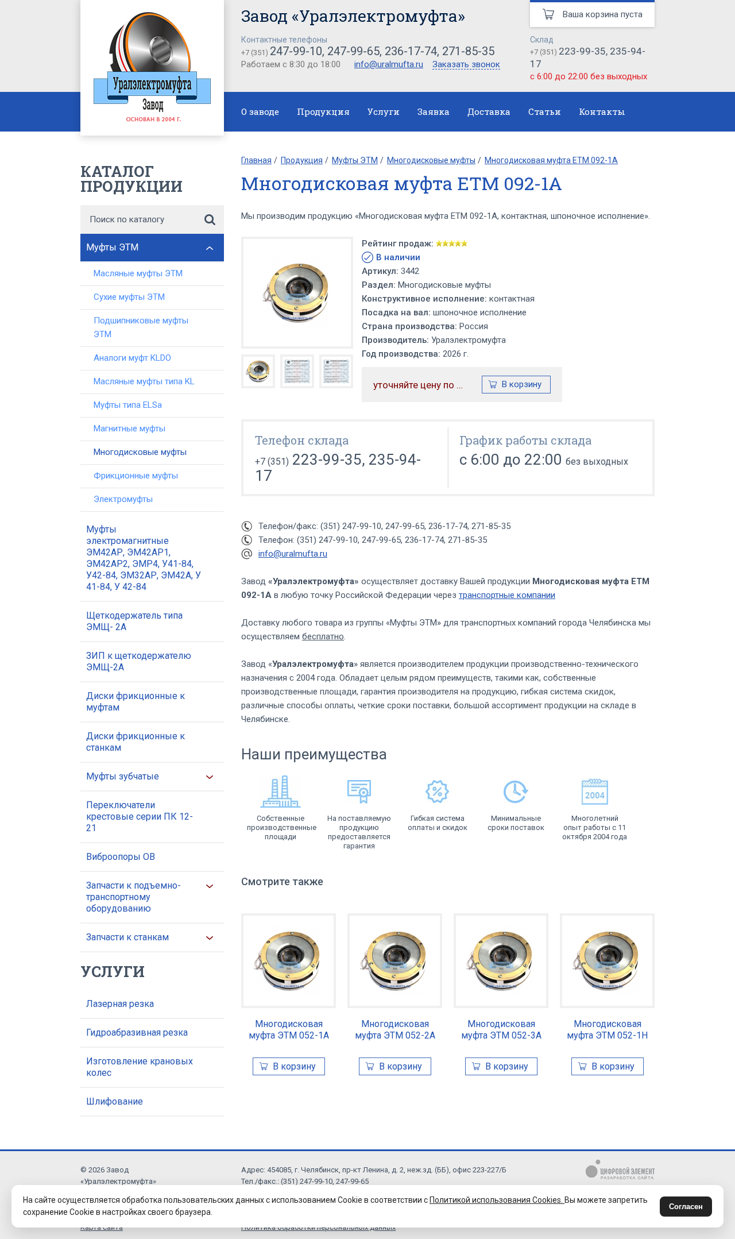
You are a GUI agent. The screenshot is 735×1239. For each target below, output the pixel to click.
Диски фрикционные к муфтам (135, 701)
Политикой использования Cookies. (497, 1200)
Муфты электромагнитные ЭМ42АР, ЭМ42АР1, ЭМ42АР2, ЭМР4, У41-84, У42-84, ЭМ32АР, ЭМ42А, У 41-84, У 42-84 (143, 558)
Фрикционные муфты (136, 475)
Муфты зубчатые (122, 776)
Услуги (384, 111)
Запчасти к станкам (127, 937)
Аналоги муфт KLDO (132, 358)
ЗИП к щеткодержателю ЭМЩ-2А (138, 661)
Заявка (433, 111)
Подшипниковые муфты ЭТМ (141, 327)
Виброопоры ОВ (120, 856)
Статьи (544, 111)
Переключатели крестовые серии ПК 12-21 (139, 816)
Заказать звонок (466, 65)
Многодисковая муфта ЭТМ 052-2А (395, 1029)
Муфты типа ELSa (128, 405)
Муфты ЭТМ (112, 247)
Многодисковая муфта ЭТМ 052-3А (501, 1029)
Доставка (488, 111)
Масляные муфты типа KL (144, 381)
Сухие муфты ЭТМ (129, 297)
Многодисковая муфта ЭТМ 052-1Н (607, 1029)
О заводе (260, 111)
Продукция (323, 111)
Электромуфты (123, 499)
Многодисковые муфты (140, 452)
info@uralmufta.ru (388, 64)
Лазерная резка (120, 1003)
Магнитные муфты (129, 428)
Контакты (602, 111)
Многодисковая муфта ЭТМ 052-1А (289, 1029)
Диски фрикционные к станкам (135, 742)
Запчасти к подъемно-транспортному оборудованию (133, 897)
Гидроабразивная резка (137, 1032)
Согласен (686, 1206)
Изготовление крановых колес (139, 1067)
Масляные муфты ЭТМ (138, 273)
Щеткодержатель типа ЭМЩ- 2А (134, 621)
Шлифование (114, 1101)
